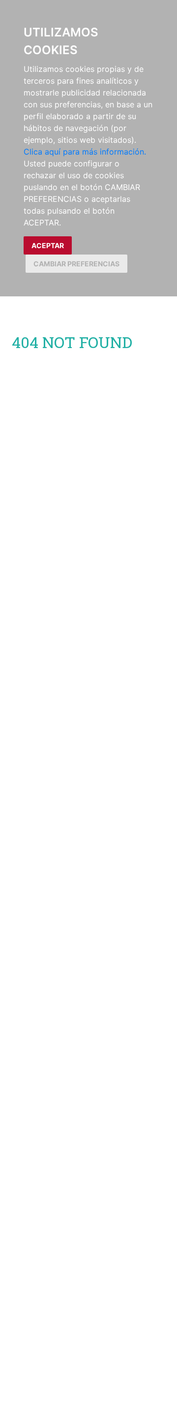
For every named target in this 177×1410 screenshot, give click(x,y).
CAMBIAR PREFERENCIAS (76, 263)
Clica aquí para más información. (85, 152)
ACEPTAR (47, 245)
